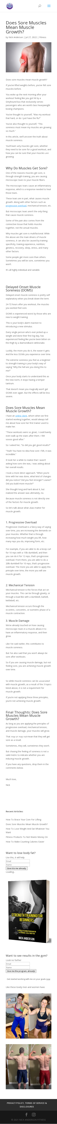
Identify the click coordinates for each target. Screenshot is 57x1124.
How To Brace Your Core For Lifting (23, 819)
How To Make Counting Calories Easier (25, 841)
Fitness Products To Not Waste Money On (27, 837)
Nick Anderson (16, 37)
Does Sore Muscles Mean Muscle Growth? (27, 824)
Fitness (42, 37)
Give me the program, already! (21, 971)
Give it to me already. (16, 868)
